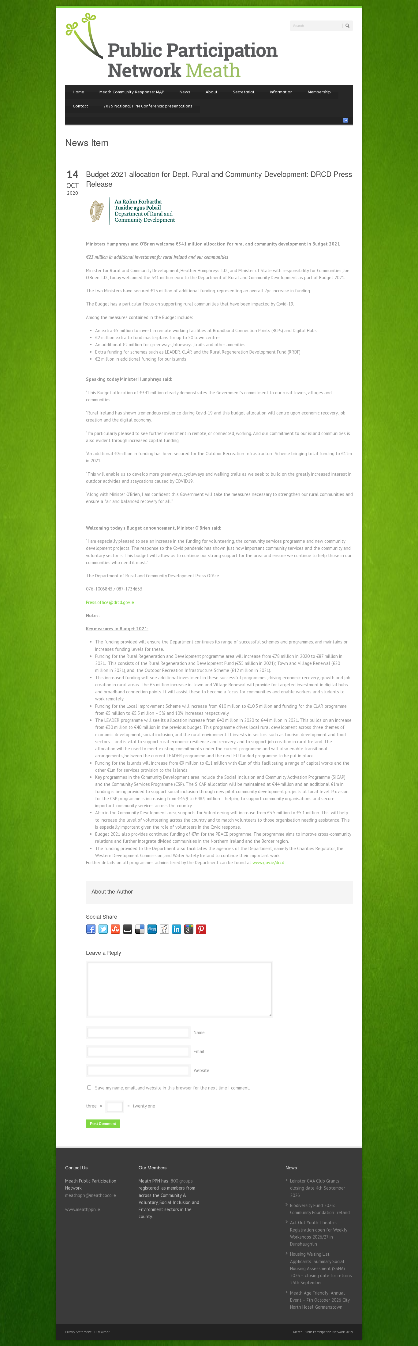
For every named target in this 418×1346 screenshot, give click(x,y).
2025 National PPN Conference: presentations (147, 106)
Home (78, 92)
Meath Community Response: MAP (131, 92)
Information (281, 92)
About (212, 92)
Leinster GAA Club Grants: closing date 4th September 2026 (317, 1188)
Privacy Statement (78, 1332)
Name (199, 1032)
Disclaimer (102, 1332)
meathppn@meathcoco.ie (90, 1195)
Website (201, 1070)
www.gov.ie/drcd (268, 862)
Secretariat (244, 92)
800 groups (182, 1181)
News (185, 92)
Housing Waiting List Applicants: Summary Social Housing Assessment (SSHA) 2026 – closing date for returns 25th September (321, 1268)
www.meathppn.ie (82, 1209)
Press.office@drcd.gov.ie (110, 602)
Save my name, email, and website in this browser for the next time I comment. (172, 1088)
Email (199, 1051)
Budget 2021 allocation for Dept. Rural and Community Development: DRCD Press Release (219, 178)
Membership (319, 92)
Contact (80, 106)
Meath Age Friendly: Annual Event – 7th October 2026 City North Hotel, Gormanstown (319, 1300)
